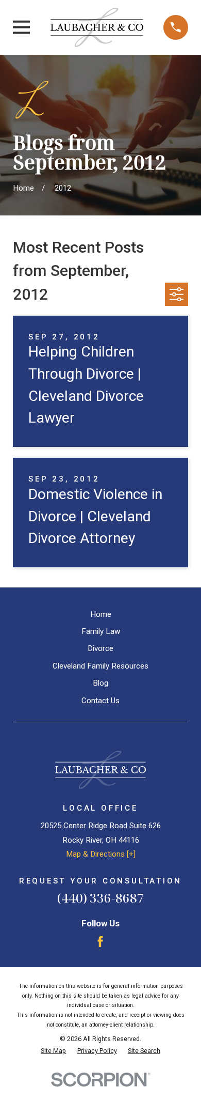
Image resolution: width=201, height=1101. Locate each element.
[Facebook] (100, 941)
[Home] (97, 27)
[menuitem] (53, 1051)
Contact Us (100, 700)
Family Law (100, 631)
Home (100, 614)
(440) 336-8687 (100, 897)
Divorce (100, 648)
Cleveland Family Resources (100, 666)
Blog (100, 683)
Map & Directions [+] (101, 854)
